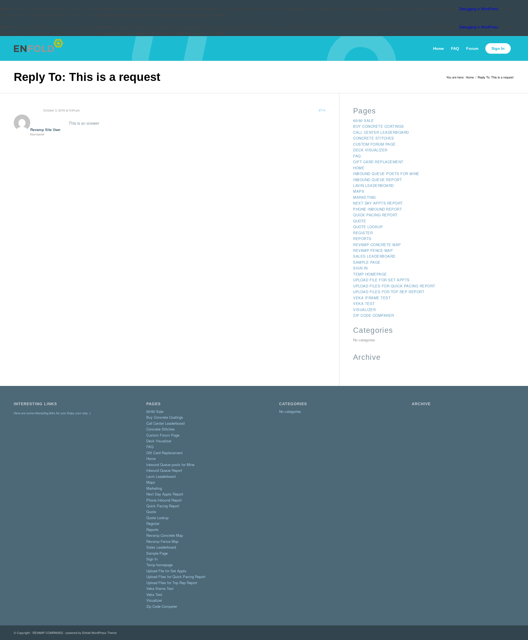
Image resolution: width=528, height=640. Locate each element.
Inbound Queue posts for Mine (386, 173)
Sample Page (367, 262)
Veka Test (364, 303)
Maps (358, 191)
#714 (322, 110)
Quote (359, 221)
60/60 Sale (363, 120)
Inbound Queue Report (377, 179)
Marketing (364, 197)
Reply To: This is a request (87, 76)
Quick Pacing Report (375, 214)
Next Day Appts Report (378, 203)
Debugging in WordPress (479, 8)
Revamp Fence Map (373, 250)
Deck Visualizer (370, 149)
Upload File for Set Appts (381, 279)
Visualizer (364, 309)
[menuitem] (438, 48)
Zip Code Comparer (373, 315)
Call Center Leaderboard (381, 132)
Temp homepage (370, 274)
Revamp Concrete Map (377, 244)
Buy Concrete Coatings (378, 126)
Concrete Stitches (373, 138)
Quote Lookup (368, 226)
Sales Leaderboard (374, 256)
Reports (362, 238)
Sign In (360, 268)
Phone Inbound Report (377, 209)
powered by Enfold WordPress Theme (91, 632)
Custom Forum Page (374, 144)
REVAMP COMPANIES (47, 632)
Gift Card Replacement (378, 161)
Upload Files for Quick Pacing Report (394, 285)
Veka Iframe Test (372, 297)
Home (358, 167)
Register (363, 232)
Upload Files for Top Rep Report (388, 291)
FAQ (357, 156)
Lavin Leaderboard (373, 185)
